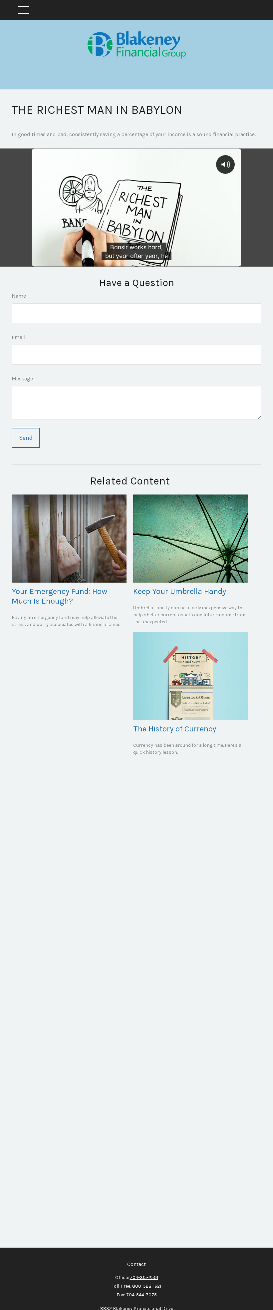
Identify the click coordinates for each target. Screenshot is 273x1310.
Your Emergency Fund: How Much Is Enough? (59, 596)
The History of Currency (174, 728)
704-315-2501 (144, 1277)
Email (19, 337)
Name (19, 296)
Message (22, 378)
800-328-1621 (146, 1286)
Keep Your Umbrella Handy (179, 591)
